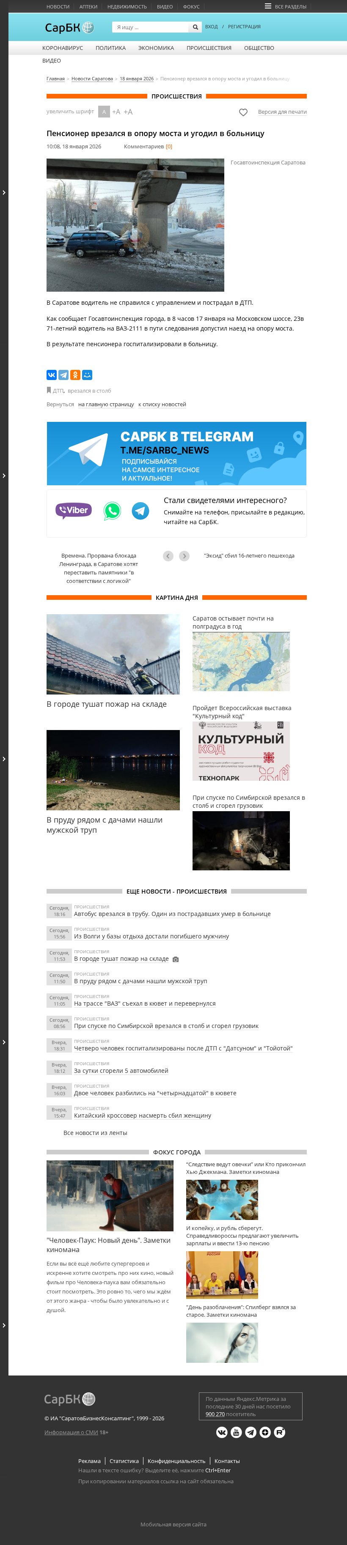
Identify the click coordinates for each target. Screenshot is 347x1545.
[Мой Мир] (87, 375)
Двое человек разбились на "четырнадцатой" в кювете (155, 1093)
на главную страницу (106, 404)
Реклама (89, 1461)
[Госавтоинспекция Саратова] (135, 225)
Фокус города (177, 1152)
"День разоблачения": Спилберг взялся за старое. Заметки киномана (241, 1310)
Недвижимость (127, 6)
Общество (259, 48)
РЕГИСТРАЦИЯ (244, 26)
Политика (111, 48)
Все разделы (290, 6)
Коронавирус (62, 48)
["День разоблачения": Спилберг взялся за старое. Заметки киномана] (246, 1342)
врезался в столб (89, 390)
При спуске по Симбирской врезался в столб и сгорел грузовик (166, 1026)
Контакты (227, 1461)
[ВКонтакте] (52, 375)
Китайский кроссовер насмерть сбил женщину (142, 1115)
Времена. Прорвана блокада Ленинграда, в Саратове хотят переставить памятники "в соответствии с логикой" (98, 568)
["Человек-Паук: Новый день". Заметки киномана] (110, 1195)
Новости (58, 6)
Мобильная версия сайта (173, 1524)
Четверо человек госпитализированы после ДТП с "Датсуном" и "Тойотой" (183, 1048)
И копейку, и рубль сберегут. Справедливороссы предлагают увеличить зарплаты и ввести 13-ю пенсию (242, 1235)
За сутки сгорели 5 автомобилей (121, 1070)
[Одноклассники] (75, 375)
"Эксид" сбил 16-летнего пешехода (249, 555)
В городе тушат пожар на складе (121, 958)
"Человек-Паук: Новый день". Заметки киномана (109, 1245)
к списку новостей (162, 404)
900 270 (215, 1414)
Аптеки (88, 6)
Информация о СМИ (71, 1432)
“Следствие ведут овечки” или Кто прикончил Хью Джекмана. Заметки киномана (246, 1168)
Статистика (124, 1461)
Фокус (191, 6)
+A (116, 111)
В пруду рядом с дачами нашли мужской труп (140, 981)
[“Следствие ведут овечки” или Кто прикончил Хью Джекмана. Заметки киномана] (246, 1200)
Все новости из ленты (95, 1133)
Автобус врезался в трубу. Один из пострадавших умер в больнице (172, 914)
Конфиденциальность (177, 1461)
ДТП (58, 390)
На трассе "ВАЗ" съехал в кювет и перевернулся (145, 1003)
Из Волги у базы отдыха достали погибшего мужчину (151, 936)
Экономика (156, 48)
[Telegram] (63, 375)
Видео (165, 6)
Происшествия (209, 48)
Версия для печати (282, 111)
